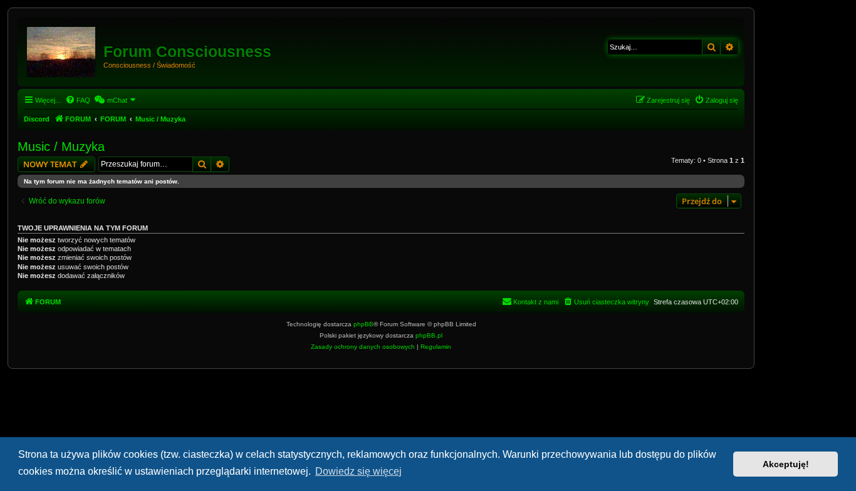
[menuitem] (77, 100)
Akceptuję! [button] (786, 464)
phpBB (363, 324)
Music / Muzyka (61, 146)
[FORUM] (62, 49)
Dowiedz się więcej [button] (358, 471)
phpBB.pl (428, 335)
